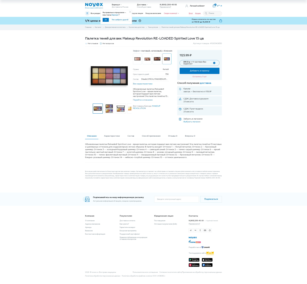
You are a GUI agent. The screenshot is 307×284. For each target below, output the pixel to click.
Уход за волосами (153, 13)
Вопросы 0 (190, 136)
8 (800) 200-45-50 (168, 5)
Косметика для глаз (137, 27)
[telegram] (190, 230)
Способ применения (151, 136)
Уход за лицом (136, 13)
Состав (130, 136)
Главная (88, 27)
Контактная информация (95, 234)
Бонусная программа (128, 231)
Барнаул (116, 5)
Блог (191, 13)
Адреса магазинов (92, 224)
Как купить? (124, 224)
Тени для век (153, 27)
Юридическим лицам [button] (163, 216)
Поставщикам (159, 221)
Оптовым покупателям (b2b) (165, 224)
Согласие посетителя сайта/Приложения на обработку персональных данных (190, 272)
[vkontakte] (195, 230)
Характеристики (112, 136)
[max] (210, 230)
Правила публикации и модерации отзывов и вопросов (133, 238)
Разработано (195, 247)
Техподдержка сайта (197, 253)
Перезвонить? (165, 7)
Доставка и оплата (127, 221)
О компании (90, 221)
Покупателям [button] (126, 216)
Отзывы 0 (172, 136)
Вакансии (89, 231)
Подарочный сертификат (130, 234)
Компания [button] (89, 216)
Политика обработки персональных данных (102, 276)
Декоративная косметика (115, 27)
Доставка (141, 5)
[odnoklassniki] (200, 230)
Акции (198, 13)
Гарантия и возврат (127, 227)
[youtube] (205, 230)
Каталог (98, 27)
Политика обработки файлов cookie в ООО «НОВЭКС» (143, 276)
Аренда (88, 227)
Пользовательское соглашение (145, 272)
